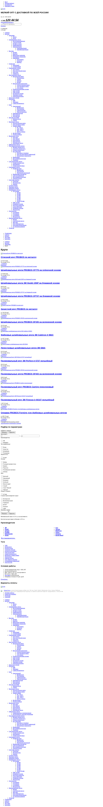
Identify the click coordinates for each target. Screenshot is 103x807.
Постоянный (20, 109)
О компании (8, 233)
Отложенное (8, 4)
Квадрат (15, 54)
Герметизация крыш (19, 165)
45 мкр (19, 197)
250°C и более (21, 132)
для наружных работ (23, 86)
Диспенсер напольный (23, 173)
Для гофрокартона (18, 224)
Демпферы (16, 58)
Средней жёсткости (18, 221)
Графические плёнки (15, 68)
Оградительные (17, 178)
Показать (4, 432)
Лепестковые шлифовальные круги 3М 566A (23, 348)
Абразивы (12, 35)
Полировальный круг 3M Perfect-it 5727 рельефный (26, 361)
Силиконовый (17, 66)
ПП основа (16, 191)
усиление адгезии (10, 549)
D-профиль (16, 215)
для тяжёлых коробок (11, 559)
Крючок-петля (17, 119)
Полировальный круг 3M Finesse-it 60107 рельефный (27, 400)
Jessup (58, 529)
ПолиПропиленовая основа (21, 89)
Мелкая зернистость (19, 147)
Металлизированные (19, 41)
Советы (7, 234)
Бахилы (15, 184)
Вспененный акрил (18, 76)
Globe (7, 535)
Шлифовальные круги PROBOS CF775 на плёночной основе (31, 270)
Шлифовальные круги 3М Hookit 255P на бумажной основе (30, 283)
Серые (19, 79)
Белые (19, 82)
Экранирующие (17, 47)
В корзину (3, 265)
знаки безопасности (10, 554)
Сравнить (4, 263)
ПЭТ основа (16, 90)
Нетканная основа (18, 93)
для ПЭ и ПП (8, 562)
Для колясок (16, 140)
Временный (20, 107)
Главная (7, 32)
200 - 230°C (20, 130)
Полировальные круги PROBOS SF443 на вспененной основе (31, 374)
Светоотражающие (18, 175)
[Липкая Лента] (51, 9)
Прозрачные (20, 78)
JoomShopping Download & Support (11, 423)
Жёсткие (15, 222)
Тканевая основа (17, 95)
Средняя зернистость (19, 149)
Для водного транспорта (24, 156)
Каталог (7, 34)
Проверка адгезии (18, 208)
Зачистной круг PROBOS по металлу (19, 309)
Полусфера (20, 59)
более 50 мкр (20, 201)
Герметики (12, 64)
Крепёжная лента (18, 143)
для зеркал (20, 88)
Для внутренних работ (19, 123)
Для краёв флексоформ (19, 225)
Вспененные (16, 216)
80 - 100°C (20, 127)
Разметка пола (17, 168)
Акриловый (16, 65)
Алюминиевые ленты (15, 39)
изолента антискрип (10, 551)
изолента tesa (9, 548)
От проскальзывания (19, 226)
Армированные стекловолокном (22, 713)
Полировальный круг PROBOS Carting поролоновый (27, 387)
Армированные (17, 45)
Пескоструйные (17, 134)
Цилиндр (19, 61)
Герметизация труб (18, 163)
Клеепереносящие (18, 96)
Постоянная (20, 171)
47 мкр (19, 198)
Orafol (7, 529)
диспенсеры (8, 557)
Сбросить (12, 432)
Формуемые (16, 157)
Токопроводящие (22, 48)
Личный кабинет (9, 3)
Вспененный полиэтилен (20, 83)
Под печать (16, 69)
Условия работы (9, 593)
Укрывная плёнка (14, 188)
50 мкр (19, 199)
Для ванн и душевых (23, 153)
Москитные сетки (14, 136)
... (20, 436)
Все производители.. (8, 538)
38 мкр (19, 192)
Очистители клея (22, 112)
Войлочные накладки (19, 55)
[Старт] (1, 24)
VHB (6, 545)
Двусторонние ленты (15, 75)
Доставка (7, 237)
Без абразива (17, 151)
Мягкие (15, 219)
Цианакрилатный (18, 113)
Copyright (7, 597)
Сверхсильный (21, 110)
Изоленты (12, 99)
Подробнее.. (4, 579)
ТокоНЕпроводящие (22, 49)
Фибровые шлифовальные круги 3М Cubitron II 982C (27, 335)
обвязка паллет (9, 558)
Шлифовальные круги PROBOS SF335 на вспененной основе (31, 322)
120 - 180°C (20, 129)
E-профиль (16, 212)
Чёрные (19, 81)
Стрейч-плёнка (13, 185)
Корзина (3, 26)
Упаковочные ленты (14, 190)
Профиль (15, 160)
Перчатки (15, 181)
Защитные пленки (14, 98)
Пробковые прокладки (19, 56)
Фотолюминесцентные (19, 158)
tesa (57, 528)
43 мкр (19, 195)
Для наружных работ (19, 124)
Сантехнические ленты (15, 161)
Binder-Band (59, 535)
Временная (20, 170)
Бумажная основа (18, 204)
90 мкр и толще (17, 44)
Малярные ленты (14, 122)
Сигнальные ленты (14, 167)
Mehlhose (59, 531)
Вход (6, 2)
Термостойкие (17, 126)
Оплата (7, 236)
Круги (14, 38)
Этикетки (11, 228)
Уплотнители (12, 211)
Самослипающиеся (18, 103)
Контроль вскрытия (18, 205)
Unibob (7, 531)
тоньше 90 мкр (17, 42)
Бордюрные (16, 164)
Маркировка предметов (19, 174)
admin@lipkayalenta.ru (7, 22)
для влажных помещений (12, 561)
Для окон (15, 137)
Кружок (15, 52)
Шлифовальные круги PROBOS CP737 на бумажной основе (30, 296)
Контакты (7, 239)
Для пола (15, 72)
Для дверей (16, 139)
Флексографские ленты (15, 218)
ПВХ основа (16, 92)
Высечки (11, 51)
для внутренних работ (23, 85)
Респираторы (17, 182)
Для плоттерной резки (19, 71)
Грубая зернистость (18, 150)
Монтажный (16, 115)
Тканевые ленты (13, 187)
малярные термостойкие (12, 555)
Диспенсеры (16, 209)
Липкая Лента (7, 590)
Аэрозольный (17, 106)
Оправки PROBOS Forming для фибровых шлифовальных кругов (34, 413)
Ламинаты (16, 73)
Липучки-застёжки (14, 117)
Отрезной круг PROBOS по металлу (18, 257)
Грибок (15, 120)
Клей (10, 105)
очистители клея (9, 552)
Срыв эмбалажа (17, 207)
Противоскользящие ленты (17, 146)
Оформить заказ (9, 6)
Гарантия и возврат (10, 594)
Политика (7, 595)
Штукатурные (17, 133)
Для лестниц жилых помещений (26, 154)
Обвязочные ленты (14, 144)
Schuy (57, 532)
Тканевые (15, 102)
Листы (14, 37)
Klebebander (9, 534)
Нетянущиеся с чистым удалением (23, 714)
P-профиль (16, 214)
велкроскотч (8, 547)
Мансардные (16, 141)
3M (6, 528)
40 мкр (19, 194)
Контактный (16, 116)
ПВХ (14, 100)
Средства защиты (14, 180)
